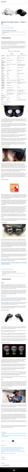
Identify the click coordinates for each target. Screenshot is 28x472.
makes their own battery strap (5, 299)
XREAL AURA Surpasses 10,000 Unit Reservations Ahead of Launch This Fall (12, 448)
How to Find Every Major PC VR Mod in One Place (8, 453)
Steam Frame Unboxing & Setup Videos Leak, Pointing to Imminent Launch (12, 447)
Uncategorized (4, 432)
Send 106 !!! (3, 1)
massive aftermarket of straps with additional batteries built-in (13, 298)
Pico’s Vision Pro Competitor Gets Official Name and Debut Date (10, 449)
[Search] (13, 441)
